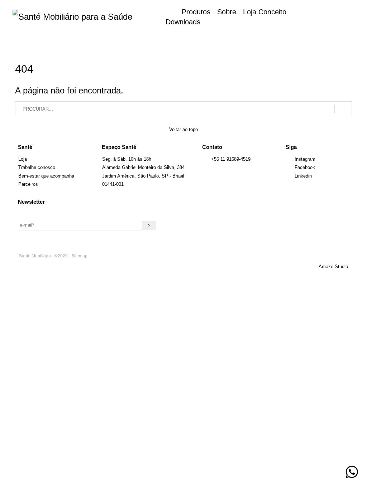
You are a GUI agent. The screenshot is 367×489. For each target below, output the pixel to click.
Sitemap (79, 255)
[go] (343, 109)
